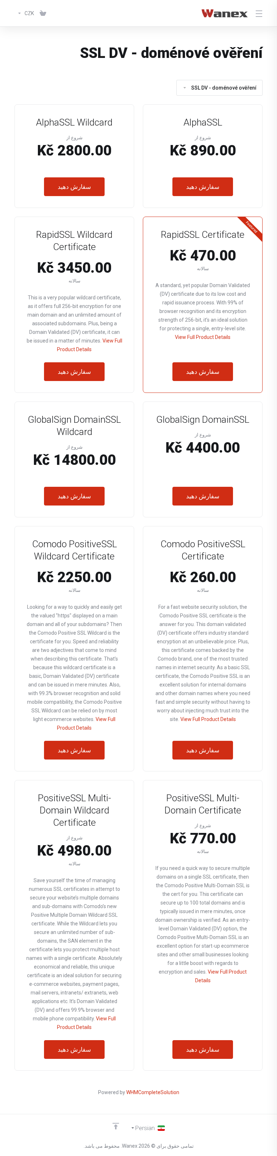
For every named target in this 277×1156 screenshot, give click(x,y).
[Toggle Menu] (259, 13)
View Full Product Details (202, 337)
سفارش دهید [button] (202, 186)
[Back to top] (116, 1126)
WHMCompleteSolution (152, 1092)
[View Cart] (43, 13)
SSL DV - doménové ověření (223, 88)
